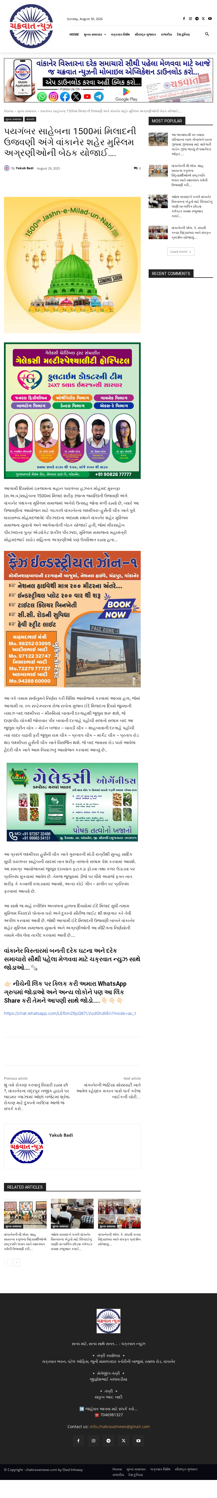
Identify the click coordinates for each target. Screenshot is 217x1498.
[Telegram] (197, 19)
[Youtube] (210, 19)
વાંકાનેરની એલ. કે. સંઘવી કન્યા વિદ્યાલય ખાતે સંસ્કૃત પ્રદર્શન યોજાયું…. (119, 1239)
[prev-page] (7, 1262)
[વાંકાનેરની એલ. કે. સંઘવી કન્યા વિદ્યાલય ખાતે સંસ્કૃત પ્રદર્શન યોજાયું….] (119, 1214)
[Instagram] (190, 19)
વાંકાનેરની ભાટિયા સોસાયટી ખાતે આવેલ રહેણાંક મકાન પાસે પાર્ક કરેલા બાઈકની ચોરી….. (108, 1091)
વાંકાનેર (30, 119)
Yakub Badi (24, 168)
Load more (178, 251)
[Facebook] (184, 19)
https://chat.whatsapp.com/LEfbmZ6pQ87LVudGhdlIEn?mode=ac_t (70, 1013)
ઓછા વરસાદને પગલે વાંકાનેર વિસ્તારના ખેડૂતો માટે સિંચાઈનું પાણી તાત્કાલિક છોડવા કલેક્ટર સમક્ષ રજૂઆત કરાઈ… (192, 206)
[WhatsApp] (82, 182)
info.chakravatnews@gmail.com (120, 1426)
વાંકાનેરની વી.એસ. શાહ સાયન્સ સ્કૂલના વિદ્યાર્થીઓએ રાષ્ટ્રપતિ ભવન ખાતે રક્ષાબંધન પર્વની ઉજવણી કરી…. (189, 175)
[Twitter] (203, 19)
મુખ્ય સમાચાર (26, 111)
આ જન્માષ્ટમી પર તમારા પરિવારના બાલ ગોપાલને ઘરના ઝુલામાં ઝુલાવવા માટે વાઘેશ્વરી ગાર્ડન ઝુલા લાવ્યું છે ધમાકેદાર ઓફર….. (192, 144)
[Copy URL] (95, 182)
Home (9, 111)
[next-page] (16, 1262)
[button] (207, 34)
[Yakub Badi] (7, 168)
